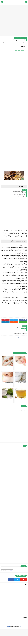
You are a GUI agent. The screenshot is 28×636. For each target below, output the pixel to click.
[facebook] (11, 579)
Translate (11, 570)
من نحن (24, 620)
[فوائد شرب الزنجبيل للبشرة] (20, 393)
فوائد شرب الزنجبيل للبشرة (20, 398)
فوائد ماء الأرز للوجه (22, 382)
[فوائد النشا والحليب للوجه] (7, 361)
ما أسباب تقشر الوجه (9, 382)
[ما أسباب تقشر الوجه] (7, 377)
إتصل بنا (24, 622)
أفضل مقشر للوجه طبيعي (21, 366)
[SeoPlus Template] (20, 626)
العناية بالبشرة (17, 333)
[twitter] (17, 579)
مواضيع (14, 2)
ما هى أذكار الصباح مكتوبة (20, 192)
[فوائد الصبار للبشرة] (7, 393)
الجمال (24, 333)
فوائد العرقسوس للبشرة (19, 50)
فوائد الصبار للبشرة (9, 398)
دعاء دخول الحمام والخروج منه (19, 194)
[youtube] (23, 579)
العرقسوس (22, 48)
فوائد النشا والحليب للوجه (8, 366)
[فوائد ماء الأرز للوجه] (20, 377)
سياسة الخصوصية (22, 624)
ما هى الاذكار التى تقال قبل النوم (19, 191)
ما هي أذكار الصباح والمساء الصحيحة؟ (18, 196)
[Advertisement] (14, 21)
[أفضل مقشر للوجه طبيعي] (20, 361)
